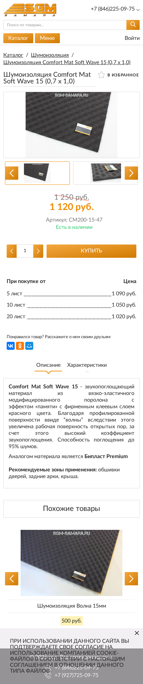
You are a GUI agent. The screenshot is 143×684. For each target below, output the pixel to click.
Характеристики (87, 365)
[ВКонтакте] (11, 346)
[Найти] (133, 25)
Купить (91, 250)
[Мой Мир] (29, 346)
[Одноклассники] (20, 346)
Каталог (18, 38)
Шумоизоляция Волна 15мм (71, 606)
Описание (48, 365)
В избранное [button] (122, 75)
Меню (47, 38)
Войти (131, 38)
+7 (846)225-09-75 (113, 9)
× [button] (137, 632)
